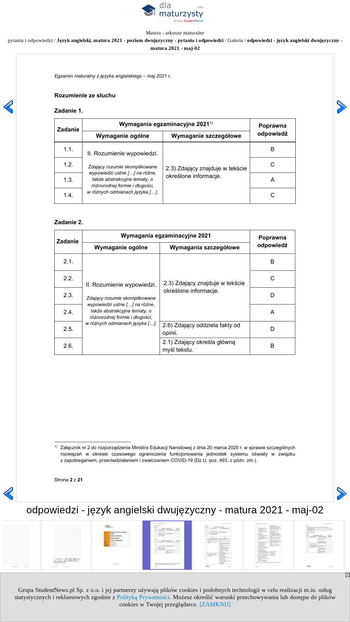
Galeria (235, 40)
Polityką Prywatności (143, 597)
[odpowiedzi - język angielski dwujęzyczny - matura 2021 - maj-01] (116, 545)
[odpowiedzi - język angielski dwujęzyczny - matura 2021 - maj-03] (217, 545)
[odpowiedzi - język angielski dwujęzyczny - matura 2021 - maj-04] (268, 545)
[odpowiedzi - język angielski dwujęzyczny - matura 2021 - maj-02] (167, 545)
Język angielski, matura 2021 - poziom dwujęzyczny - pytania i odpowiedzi (140, 40)
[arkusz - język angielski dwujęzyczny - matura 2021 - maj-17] (66, 545)
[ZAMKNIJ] (215, 604)
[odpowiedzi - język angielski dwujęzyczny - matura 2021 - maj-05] (319, 545)
